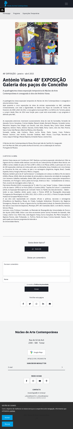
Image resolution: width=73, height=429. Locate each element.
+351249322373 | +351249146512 (36, 396)
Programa (16, 13)
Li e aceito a (30, 284)
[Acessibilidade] (2, 10)
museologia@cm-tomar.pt (36, 393)
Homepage (6, 13)
